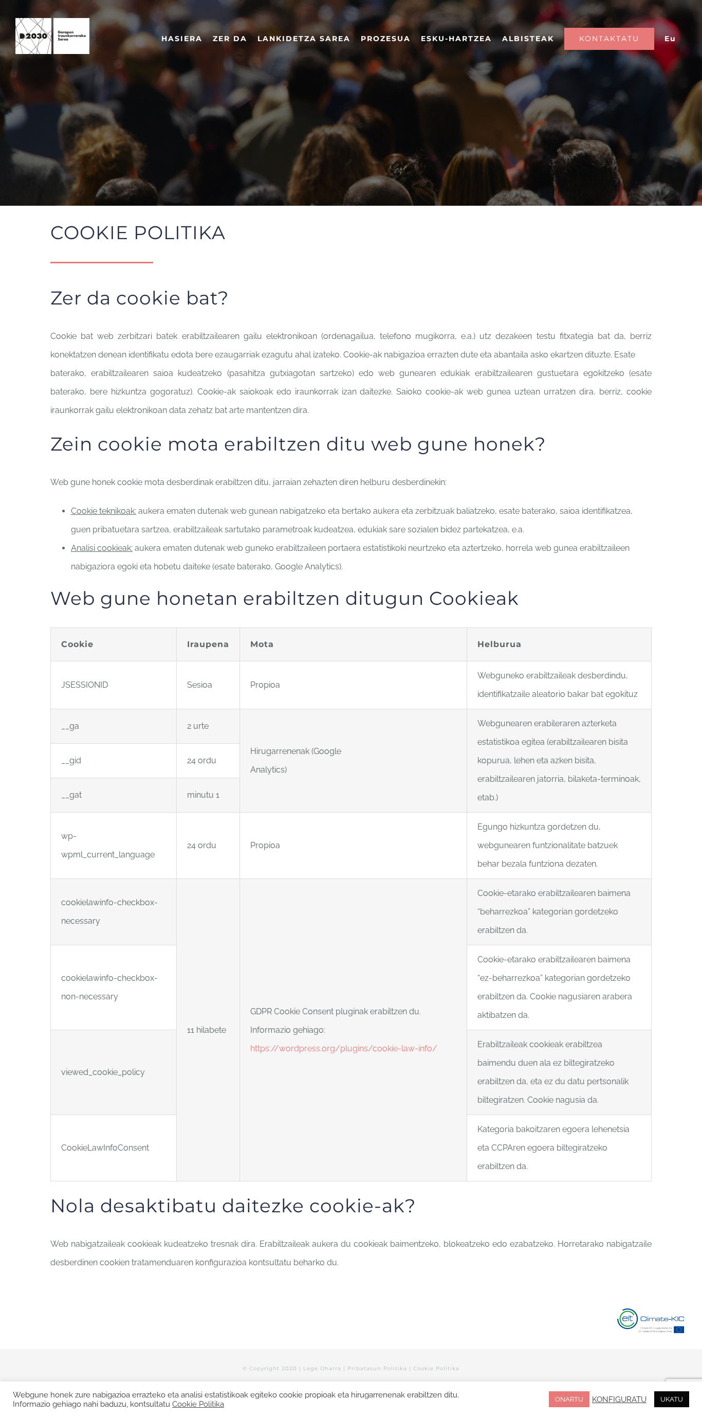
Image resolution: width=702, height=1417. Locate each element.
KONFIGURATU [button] (619, 1399)
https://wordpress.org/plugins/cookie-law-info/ (343, 1048)
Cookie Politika (436, 1368)
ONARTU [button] (569, 1399)
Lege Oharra (322, 1368)
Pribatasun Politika (377, 1368)
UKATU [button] (671, 1399)
